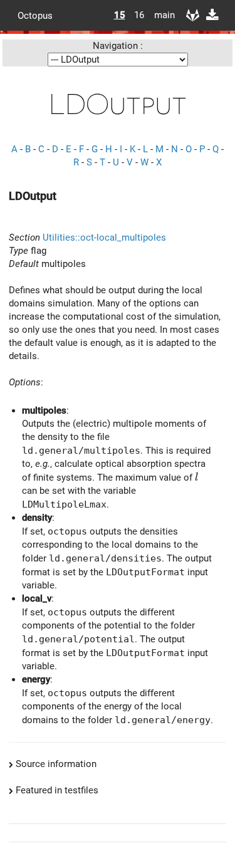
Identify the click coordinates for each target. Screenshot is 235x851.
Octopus (35, 15)
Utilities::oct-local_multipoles (104, 237)
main (159, 15)
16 (139, 15)
